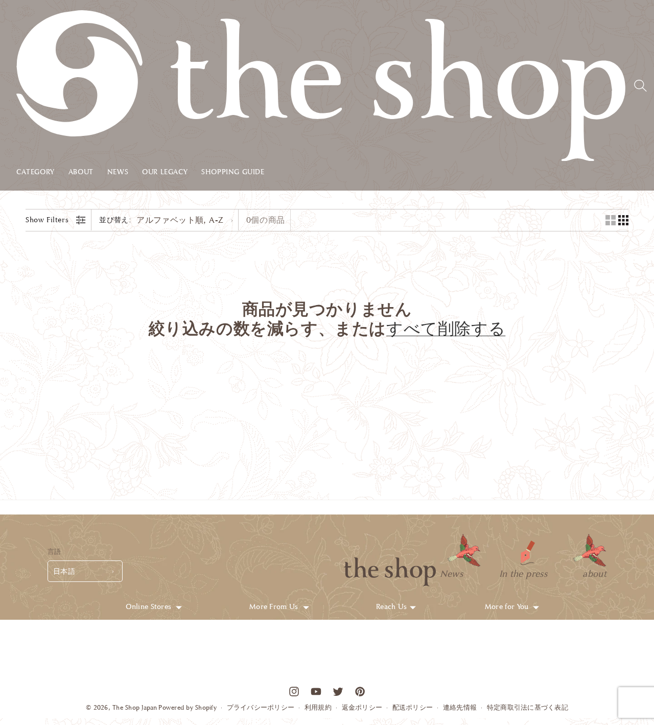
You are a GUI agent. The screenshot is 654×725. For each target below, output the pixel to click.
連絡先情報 (460, 707)
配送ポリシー (412, 707)
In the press (523, 573)
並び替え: (115, 220)
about (594, 573)
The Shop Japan (134, 707)
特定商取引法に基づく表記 (527, 707)
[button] (42, 174)
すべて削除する (445, 329)
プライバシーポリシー (261, 707)
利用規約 (318, 707)
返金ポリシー (362, 707)
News (451, 573)
